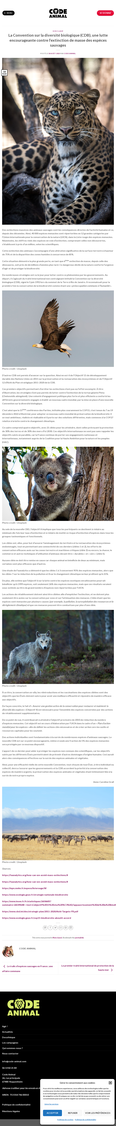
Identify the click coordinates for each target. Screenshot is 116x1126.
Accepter (52, 1113)
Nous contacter (10, 1053)
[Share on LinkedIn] (70, 927)
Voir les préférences (97, 1113)
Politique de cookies (65, 1120)
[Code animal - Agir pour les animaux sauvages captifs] (58, 13)
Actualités (7, 1031)
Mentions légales (11, 1111)
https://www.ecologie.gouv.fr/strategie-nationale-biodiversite (35, 894)
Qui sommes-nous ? (12, 1048)
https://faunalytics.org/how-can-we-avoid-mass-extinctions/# (35, 875)
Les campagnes (10, 1042)
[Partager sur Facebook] (50, 927)
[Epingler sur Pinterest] (65, 927)
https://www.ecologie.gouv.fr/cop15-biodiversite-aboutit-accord (36, 918)
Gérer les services (51, 1104)
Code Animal (70, 53)
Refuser (73, 1113)
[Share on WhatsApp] (45, 927)
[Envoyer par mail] (60, 927)
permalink (79, 938)
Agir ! (5, 1026)
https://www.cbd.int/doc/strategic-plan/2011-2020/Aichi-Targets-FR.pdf (40, 911)
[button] (110, 1082)
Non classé (58, 31)
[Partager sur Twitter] (55, 927)
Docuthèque (8, 1037)
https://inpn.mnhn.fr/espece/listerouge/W (24, 888)
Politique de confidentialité (85, 1120)
